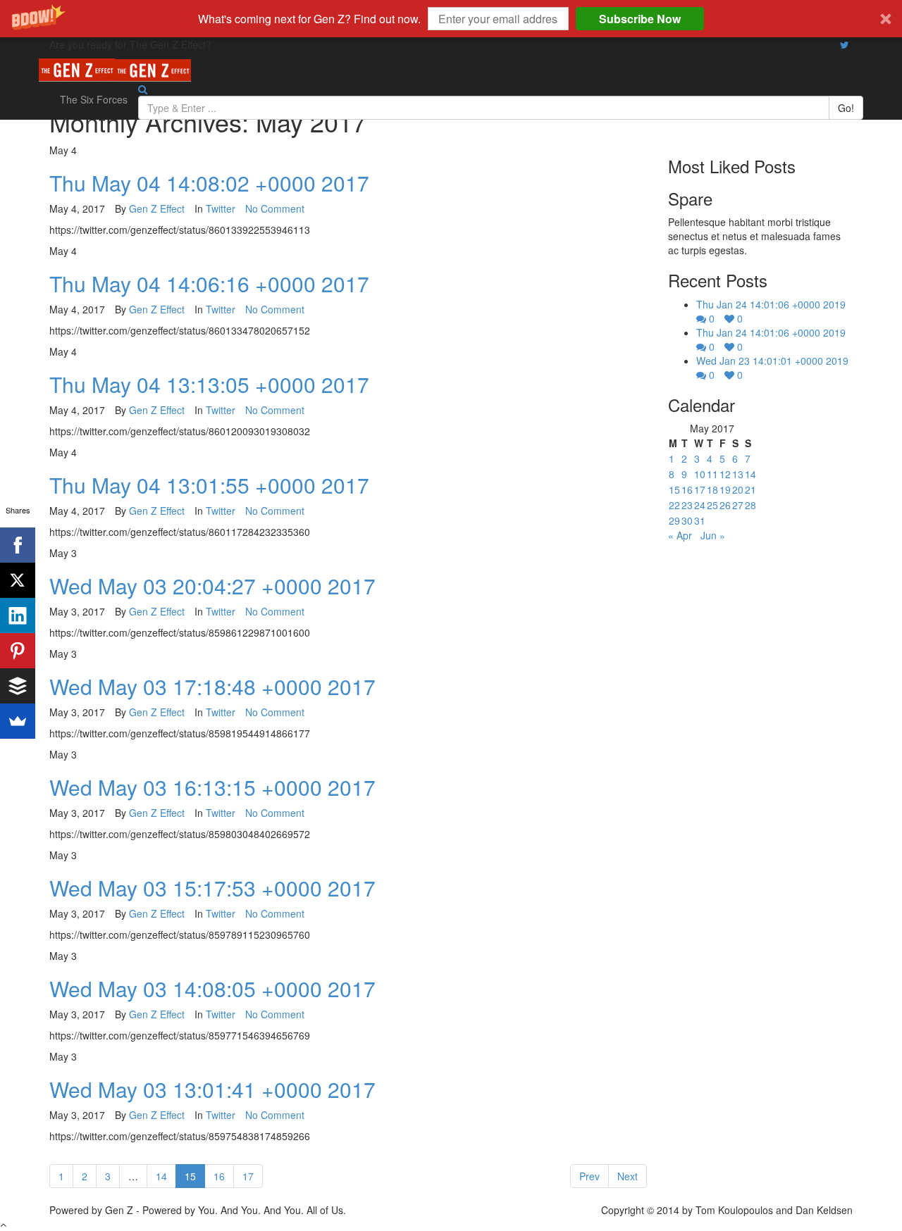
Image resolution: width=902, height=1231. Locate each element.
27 (737, 505)
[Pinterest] (17, 650)
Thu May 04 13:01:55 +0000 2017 (209, 485)
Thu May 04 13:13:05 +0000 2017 (209, 384)
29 (674, 520)
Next (627, 1176)
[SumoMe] (17, 721)
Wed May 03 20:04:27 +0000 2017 (212, 585)
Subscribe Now (640, 19)
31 (699, 520)
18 (712, 489)
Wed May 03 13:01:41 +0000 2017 (212, 1089)
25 (712, 505)
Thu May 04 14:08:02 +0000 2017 (209, 183)
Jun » (712, 535)
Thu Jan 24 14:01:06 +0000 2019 (771, 304)
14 (161, 1176)
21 (750, 489)
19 (725, 489)
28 (750, 505)
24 (699, 505)
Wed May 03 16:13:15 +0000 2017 (212, 787)
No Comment (274, 208)
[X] (17, 580)
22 (674, 505)
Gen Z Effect (157, 208)
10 (699, 474)
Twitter (220, 208)
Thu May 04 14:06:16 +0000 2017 (209, 283)
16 (219, 1176)
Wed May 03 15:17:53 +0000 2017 (212, 888)
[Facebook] (17, 545)
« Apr (680, 535)
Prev (589, 1176)
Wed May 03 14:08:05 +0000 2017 (212, 988)
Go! (846, 108)
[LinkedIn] (17, 615)
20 (737, 489)
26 (725, 505)
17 (248, 1176)
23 (687, 505)
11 (712, 474)
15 (195, 1175)
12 (725, 474)
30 (687, 520)
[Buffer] (17, 686)
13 (737, 474)
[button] (451, 18)
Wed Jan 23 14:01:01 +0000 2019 (772, 361)
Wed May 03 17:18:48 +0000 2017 (212, 686)
